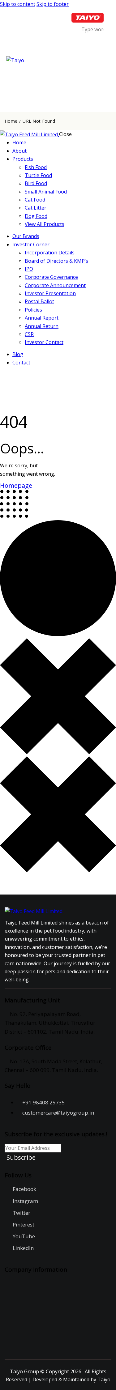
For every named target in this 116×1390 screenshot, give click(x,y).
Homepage (16, 485)
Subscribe (21, 1157)
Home (11, 121)
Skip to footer (53, 4)
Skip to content (17, 4)
